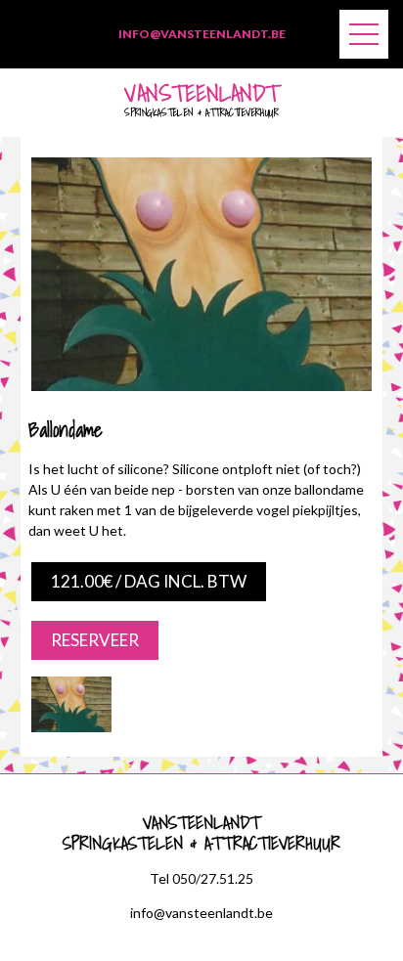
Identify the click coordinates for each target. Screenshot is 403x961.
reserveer (95, 640)
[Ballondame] (201, 385)
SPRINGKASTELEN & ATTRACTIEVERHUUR (201, 103)
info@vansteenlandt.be (202, 33)
